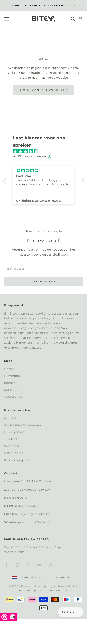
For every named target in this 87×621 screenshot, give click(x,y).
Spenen (10, 383)
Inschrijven (43, 281)
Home (9, 369)
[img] (46, 151)
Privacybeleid (14, 432)
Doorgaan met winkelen (43, 89)
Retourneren (13, 453)
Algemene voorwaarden (22, 425)
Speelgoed (12, 390)
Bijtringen (12, 376)
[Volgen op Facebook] (6, 565)
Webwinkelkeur (16, 552)
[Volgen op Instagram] (17, 565)
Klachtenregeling (17, 460)
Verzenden (12, 446)
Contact (10, 418)
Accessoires (13, 397)
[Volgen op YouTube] (39, 565)
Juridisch (11, 439)
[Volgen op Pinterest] (28, 565)
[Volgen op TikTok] (50, 565)
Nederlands (62, 577)
